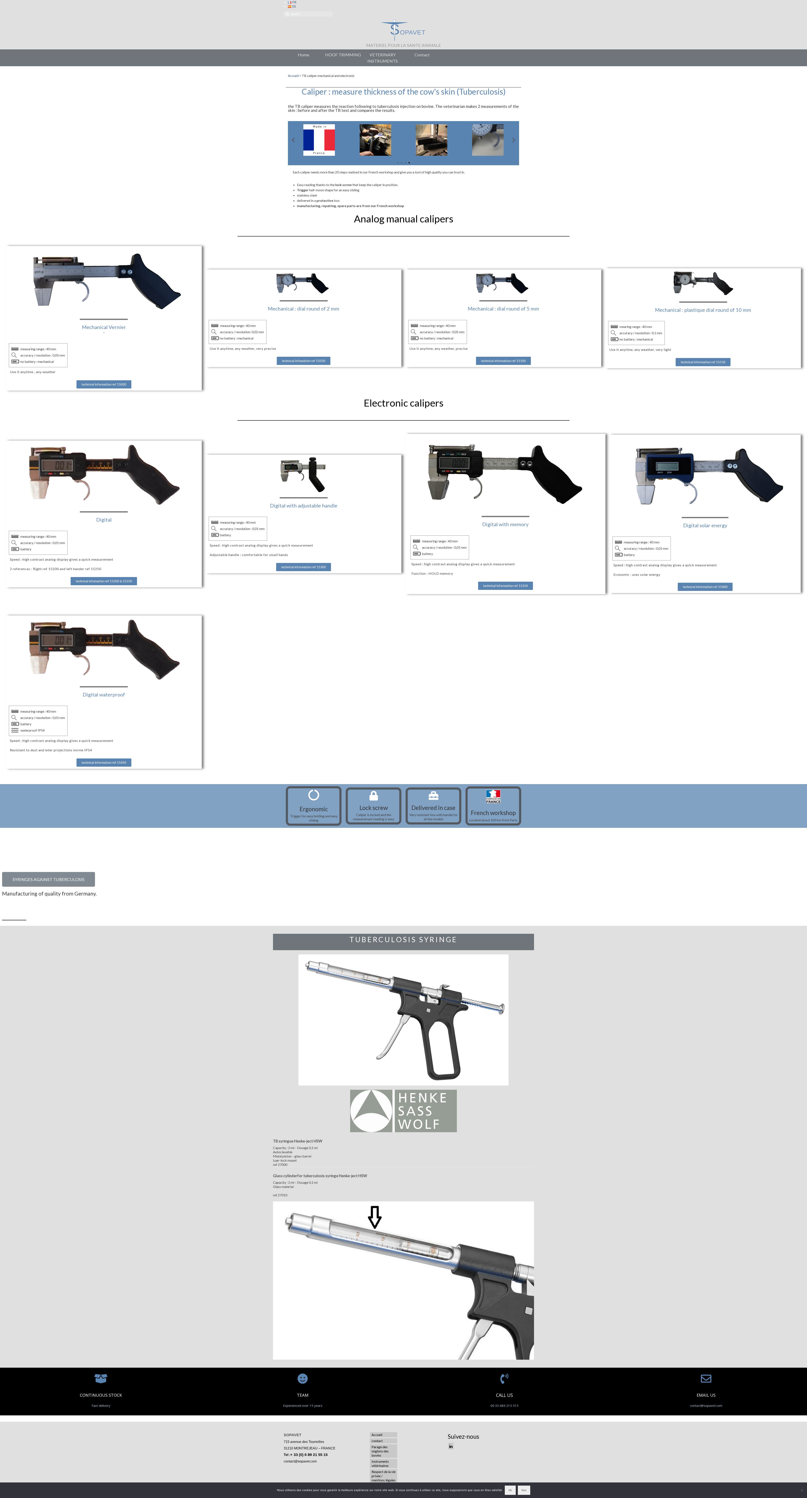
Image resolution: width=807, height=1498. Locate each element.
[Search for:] (308, 14)
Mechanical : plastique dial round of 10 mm (703, 310)
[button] (397, 162)
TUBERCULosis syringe (403, 939)
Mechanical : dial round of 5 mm (503, 308)
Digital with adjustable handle (303, 505)
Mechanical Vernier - (104, 329)
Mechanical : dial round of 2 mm (303, 308)
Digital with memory (505, 524)
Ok (510, 1490)
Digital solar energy (705, 525)
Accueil (293, 76)
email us (706, 1395)
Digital (104, 520)
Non (524, 1490)
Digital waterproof (104, 694)
